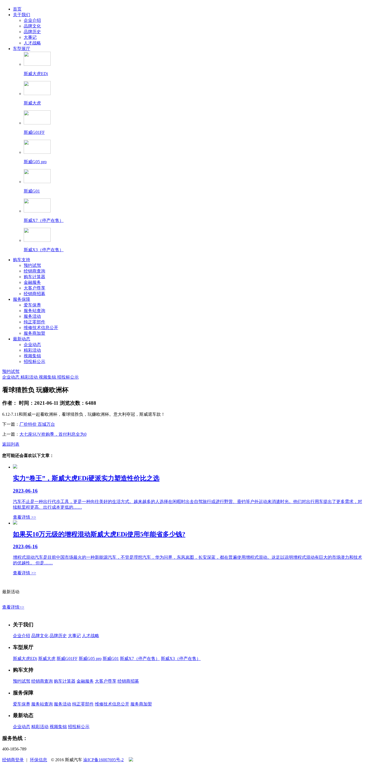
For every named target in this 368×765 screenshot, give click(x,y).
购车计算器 (34, 276)
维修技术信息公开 (41, 327)
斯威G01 (111, 658)
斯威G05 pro (90, 658)
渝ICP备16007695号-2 (103, 759)
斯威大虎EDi (25, 658)
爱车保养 (32, 305)
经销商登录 (13, 759)
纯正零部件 (34, 322)
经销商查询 (34, 271)
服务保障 (21, 299)
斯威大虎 (46, 658)
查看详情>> (13, 607)
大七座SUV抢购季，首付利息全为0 (52, 434)
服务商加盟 (34, 333)
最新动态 (21, 339)
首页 (17, 9)
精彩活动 (32, 350)
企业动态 (32, 344)
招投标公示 (34, 361)
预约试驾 (32, 265)
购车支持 (21, 259)
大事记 (30, 37)
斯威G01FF (67, 658)
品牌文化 (32, 26)
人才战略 (32, 43)
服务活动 (32, 316)
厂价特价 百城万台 (37, 424)
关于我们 (21, 14)
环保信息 (38, 759)
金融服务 (32, 282)
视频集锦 (32, 356)
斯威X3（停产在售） (181, 658)
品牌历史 (32, 31)
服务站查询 (34, 310)
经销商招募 (34, 293)
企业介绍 (32, 20)
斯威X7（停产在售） (140, 658)
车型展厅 (21, 48)
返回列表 (10, 444)
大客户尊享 (34, 288)
